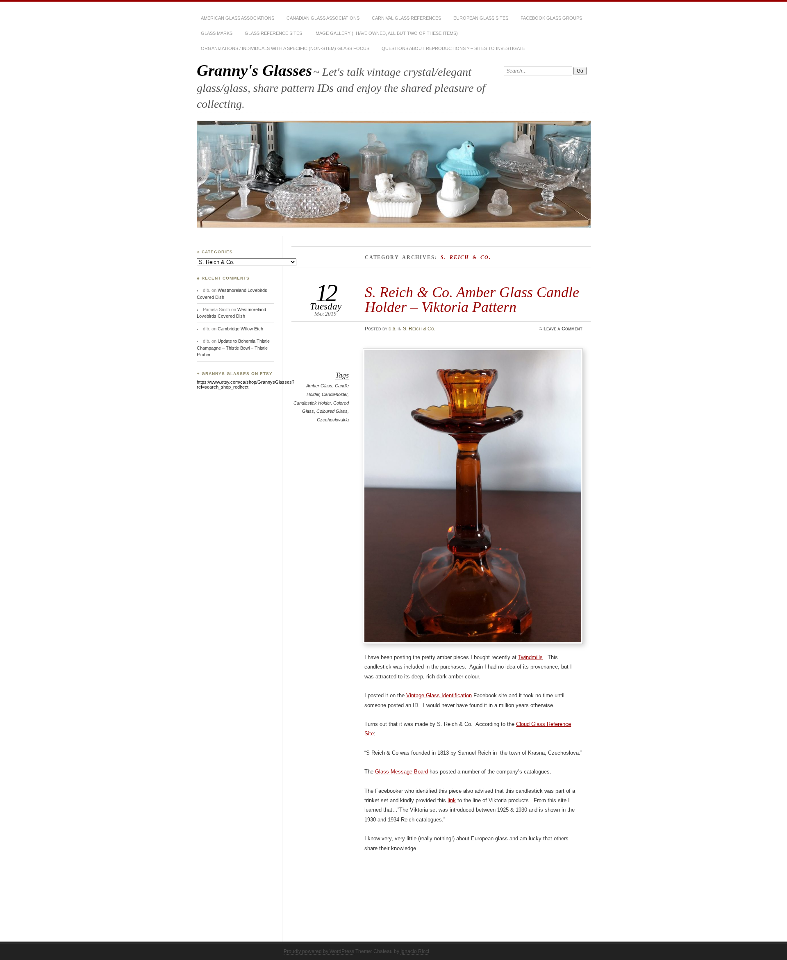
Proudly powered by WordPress (319, 951)
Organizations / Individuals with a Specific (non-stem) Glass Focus (285, 48)
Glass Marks (216, 33)
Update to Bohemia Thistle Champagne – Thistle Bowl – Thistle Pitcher (233, 348)
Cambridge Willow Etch (240, 328)
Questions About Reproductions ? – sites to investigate (453, 48)
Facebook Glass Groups (551, 18)
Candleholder (335, 394)
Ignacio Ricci (414, 951)
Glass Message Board (401, 772)
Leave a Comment (563, 329)
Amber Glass (319, 385)
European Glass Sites (480, 18)
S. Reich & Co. (419, 329)
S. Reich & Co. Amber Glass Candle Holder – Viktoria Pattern (472, 299)
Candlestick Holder (312, 402)
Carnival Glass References (406, 18)
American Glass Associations (237, 18)
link (452, 800)
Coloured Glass (332, 411)
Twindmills (530, 657)
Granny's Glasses (254, 70)
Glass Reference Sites (273, 33)
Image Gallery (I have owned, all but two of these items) (386, 33)
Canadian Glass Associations (323, 18)
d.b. (392, 329)
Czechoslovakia (333, 419)
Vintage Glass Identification (439, 695)
